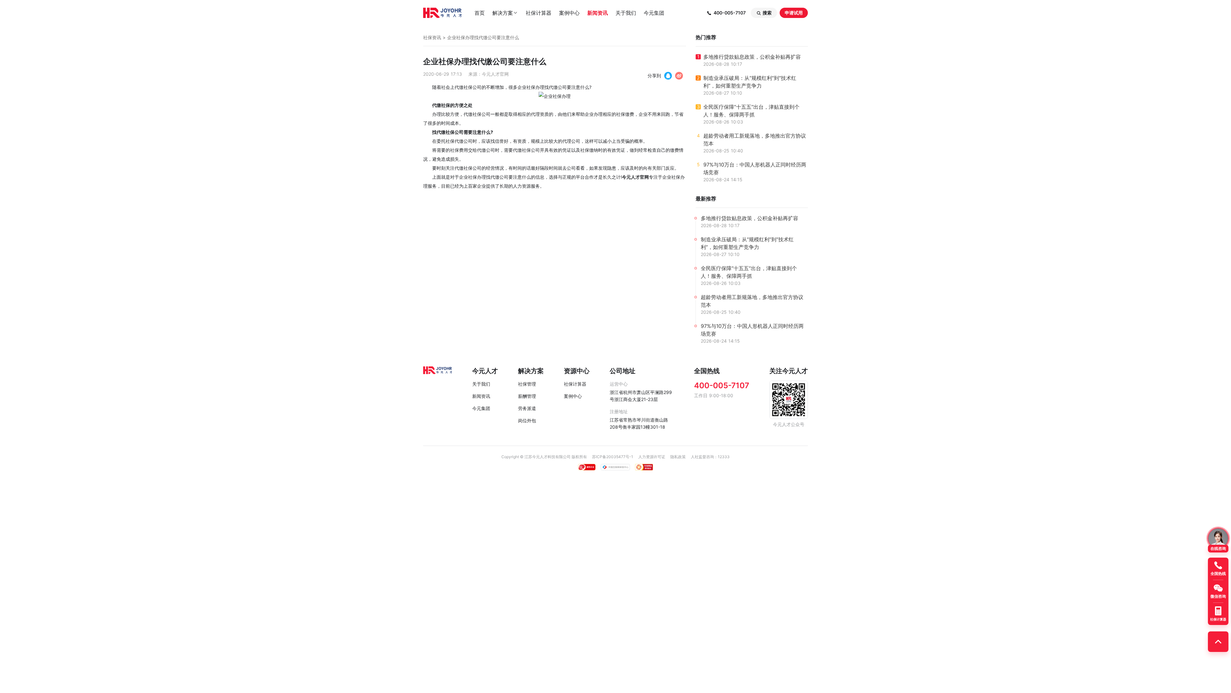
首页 (479, 13)
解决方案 (505, 13)
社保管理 (527, 384)
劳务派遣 (527, 408)
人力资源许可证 (651, 456)
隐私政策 (678, 456)
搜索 (764, 13)
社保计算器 (538, 13)
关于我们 (626, 13)
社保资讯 (432, 37)
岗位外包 (527, 420)
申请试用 (794, 12)
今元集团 (654, 13)
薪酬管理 (527, 396)
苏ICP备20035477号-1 (612, 456)
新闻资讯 (597, 13)
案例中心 (569, 13)
